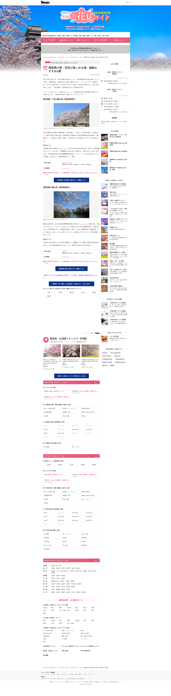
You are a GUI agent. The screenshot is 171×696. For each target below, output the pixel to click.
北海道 (59, 35)
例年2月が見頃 (47, 633)
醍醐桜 (112, 365)
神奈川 (77, 610)
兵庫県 (63, 584)
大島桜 (47, 541)
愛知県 (53, 581)
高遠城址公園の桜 (107, 362)
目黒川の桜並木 (106, 356)
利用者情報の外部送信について (114, 681)
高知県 (68, 589)
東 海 (45, 581)
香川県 (53, 589)
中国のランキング (53, 474)
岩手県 (63, 568)
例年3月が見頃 (66, 633)
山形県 (73, 568)
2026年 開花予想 (85, 650)
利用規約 (51, 681)
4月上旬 (70, 163)
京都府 (58, 584)
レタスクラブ (44, 678)
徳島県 (63, 589)
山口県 (83, 292)
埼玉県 (77, 571)
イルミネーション (90, 674)
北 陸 (45, 578)
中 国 (45, 586)
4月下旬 (90, 520)
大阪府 (53, 584)
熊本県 (68, 592)
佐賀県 (58, 592)
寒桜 (84, 541)
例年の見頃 (65, 650)
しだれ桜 (85, 534)
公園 (46, 416)
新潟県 (63, 575)
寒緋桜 (85, 537)
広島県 (60, 292)
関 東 (45, 571)
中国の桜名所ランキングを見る (118, 111)
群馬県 (85, 571)
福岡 (44, 613)
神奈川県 (62, 571)
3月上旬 (61, 516)
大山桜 (66, 545)
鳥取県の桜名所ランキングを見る (117, 83)
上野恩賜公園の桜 (107, 359)
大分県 (73, 592)
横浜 (67, 571)
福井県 (63, 578)
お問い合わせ (73, 681)
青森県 (58, 568)
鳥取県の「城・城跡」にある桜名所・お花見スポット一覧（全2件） (71, 284)
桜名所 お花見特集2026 (49, 35)
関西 (88, 35)
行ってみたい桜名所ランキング (70, 646)
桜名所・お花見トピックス (50, 650)
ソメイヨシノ (64, 148)
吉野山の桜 (117, 356)
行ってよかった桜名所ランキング (90, 646)
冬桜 (65, 537)
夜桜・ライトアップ (69, 408)
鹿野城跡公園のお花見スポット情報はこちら (71, 269)
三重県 (67, 581)
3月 (68, 138)
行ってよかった (84, 40)
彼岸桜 (47, 537)
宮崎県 (78, 592)
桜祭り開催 (86, 408)
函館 (60, 565)
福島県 (78, 568)
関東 (68, 35)
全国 (44, 620)
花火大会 (72, 674)
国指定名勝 (48, 412)
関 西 (45, 584)
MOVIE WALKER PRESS (71, 678)
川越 (80, 571)
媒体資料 (91, 681)
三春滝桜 (104, 353)
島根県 (49, 296)
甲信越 (75, 35)
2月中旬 (76, 513)
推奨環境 (67, 681)
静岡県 (72, 581)
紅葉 (85, 674)
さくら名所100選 (101, 40)
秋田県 (68, 568)
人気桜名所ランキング (49, 646)
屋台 (84, 416)
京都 (91, 35)
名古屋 (57, 581)
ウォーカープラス (45, 674)
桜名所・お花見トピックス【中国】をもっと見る (71, 376)
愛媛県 (58, 589)
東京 (71, 35)
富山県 (58, 578)
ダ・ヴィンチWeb (52, 678)
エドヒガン (48, 545)
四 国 (45, 589)
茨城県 (53, 573)
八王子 (57, 571)
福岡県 (53, 592)
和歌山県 (73, 584)
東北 (64, 35)
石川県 (53, 578)
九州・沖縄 (105, 35)
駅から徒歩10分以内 (88, 412)
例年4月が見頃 (85, 633)
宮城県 (53, 568)
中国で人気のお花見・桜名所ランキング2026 (64, 62)
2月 (46, 513)
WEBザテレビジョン (61, 678)
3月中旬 (76, 429)
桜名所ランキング (67, 40)
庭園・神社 (67, 412)
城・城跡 (66, 416)
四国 (99, 35)
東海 (84, 35)
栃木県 (90, 571)
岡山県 (71, 292)
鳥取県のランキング (54, 391)
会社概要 (105, 681)
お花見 (57, 674)
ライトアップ (49, 151)
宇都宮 (94, 571)
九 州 (45, 592)
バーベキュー (86, 499)
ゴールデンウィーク (65, 674)
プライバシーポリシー (59, 681)
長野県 (58, 575)
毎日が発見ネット (81, 678)
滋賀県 (79, 584)
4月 (76, 138)
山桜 (65, 541)
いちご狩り (52, 674)
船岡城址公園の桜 (120, 362)
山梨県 (53, 575)
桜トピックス (120, 40)
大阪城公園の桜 (119, 359)
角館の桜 (104, 365)
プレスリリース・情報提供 (82, 681)
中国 (95, 35)
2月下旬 (90, 513)
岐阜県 (62, 581)
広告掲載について (98, 681)
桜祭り (82, 630)
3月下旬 (64, 163)
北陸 (80, 35)
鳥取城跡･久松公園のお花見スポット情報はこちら (71, 180)
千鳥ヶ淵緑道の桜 (115, 353)
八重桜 (47, 447)
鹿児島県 (83, 592)
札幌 (57, 565)
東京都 (53, 571)
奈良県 (68, 584)
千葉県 (72, 571)
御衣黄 (85, 545)
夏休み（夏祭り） (78, 674)
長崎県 (63, 592)
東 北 (45, 568)
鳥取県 (45, 133)
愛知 (92, 610)
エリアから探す (50, 40)
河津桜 (47, 549)
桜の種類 (45, 655)
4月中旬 (76, 520)
